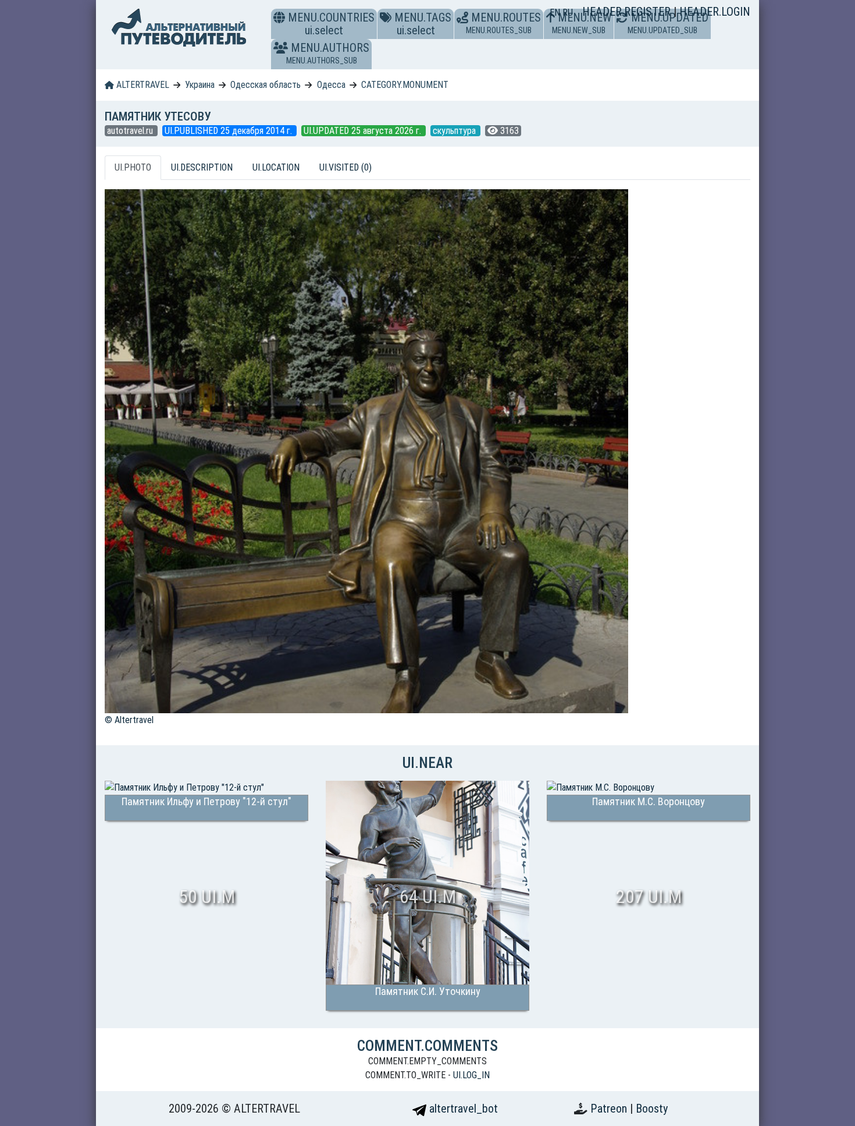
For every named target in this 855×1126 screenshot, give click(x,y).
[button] (280, 48)
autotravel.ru (131, 130)
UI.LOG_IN (471, 1075)
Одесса (331, 84)
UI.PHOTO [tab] (133, 167)
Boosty (652, 1109)
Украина (200, 84)
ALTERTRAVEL (141, 84)
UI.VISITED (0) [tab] (345, 167)
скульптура (455, 130)
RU (567, 12)
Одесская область (265, 84)
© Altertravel (129, 719)
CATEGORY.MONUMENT (404, 84)
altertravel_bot (462, 1109)
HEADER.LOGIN (714, 12)
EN (556, 12)
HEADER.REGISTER (628, 12)
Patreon (610, 1109)
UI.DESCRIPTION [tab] (202, 167)
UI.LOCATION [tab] (276, 167)
